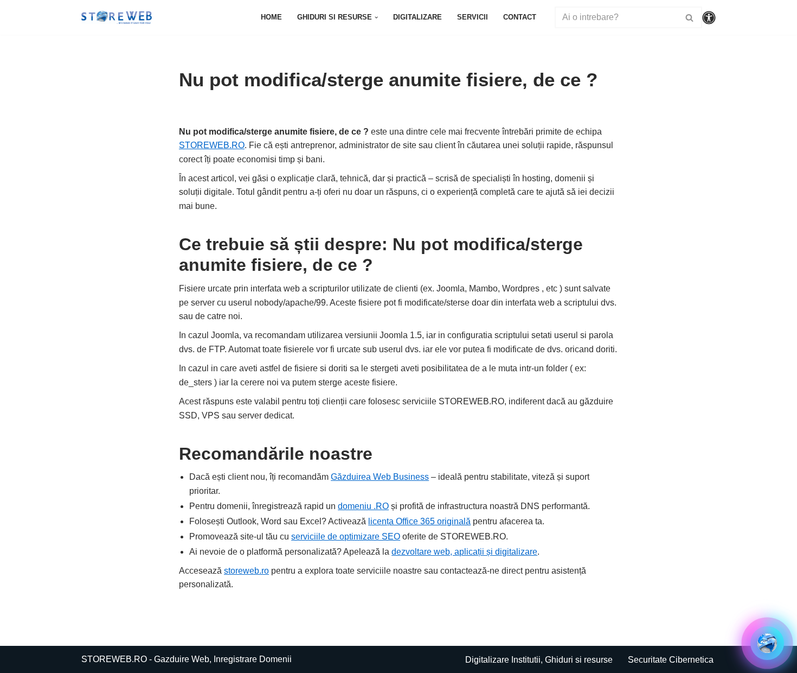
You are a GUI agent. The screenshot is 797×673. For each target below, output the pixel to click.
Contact (519, 17)
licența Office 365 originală (419, 521)
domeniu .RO (363, 506)
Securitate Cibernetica (671, 659)
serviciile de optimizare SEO (345, 536)
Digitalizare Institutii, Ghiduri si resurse (539, 659)
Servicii (472, 17)
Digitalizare (417, 17)
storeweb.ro (246, 570)
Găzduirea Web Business (380, 476)
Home (271, 17)
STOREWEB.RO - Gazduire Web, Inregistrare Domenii (186, 659)
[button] (376, 17)
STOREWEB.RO (212, 145)
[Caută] (690, 17)
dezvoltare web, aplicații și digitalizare (464, 551)
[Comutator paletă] (709, 17)
